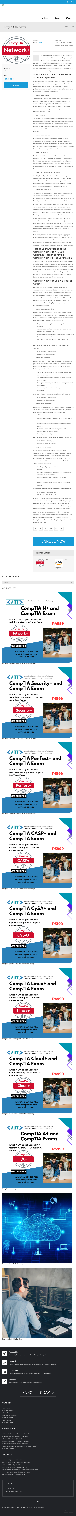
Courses (57, 18)
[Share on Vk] (56, 529)
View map (40, 42)
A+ (47, 559)
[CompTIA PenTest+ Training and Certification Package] (37, 777)
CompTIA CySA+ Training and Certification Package (18, 963)
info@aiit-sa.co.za (14, 1489)
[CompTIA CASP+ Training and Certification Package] (37, 853)
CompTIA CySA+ (8, 1420)
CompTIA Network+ (8, 1410)
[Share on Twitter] (41, 529)
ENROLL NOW (16, 85)
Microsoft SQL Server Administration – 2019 (15, 1467)
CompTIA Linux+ (7, 1413)
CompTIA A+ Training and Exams (12, 1189)
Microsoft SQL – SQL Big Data (11, 1465)
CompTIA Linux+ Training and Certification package (18, 1039)
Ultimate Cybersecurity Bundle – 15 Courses (15, 1436)
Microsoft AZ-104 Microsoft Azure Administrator (17, 1472)
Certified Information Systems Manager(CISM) (16, 1441)
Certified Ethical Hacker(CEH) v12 (12, 1439)
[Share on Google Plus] (46, 529)
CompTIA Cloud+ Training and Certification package (18, 1114)
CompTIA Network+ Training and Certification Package (19, 663)
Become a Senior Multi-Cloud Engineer (14, 1264)
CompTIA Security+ (8, 1417)
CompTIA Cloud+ (8, 1422)
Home (46, 18)
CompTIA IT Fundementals (10, 1415)
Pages (69, 18)
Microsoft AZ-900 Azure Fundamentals (14, 1474)
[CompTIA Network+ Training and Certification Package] (37, 627)
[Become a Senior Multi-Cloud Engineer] (37, 1228)
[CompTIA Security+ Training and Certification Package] (37, 702)
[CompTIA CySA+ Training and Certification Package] (37, 928)
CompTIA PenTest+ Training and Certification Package (19, 813)
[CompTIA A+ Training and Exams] (37, 1153)
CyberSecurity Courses (66, 45)
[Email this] (62, 529)
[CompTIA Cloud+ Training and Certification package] (37, 1078)
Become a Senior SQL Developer (12, 1339)
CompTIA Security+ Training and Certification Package (19, 738)
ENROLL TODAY (37, 1392)
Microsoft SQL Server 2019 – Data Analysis (15, 1460)
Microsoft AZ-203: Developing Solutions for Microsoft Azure (20, 1469)
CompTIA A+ (6, 1408)
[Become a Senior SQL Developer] (37, 1303)
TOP (38, 1502)
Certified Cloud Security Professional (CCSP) (15, 1443)
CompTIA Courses (60, 42)
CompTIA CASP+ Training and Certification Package (18, 888)
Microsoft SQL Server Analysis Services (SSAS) (16, 1462)
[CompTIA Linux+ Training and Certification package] (37, 1003)
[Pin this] (51, 529)
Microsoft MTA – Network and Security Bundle (16, 1434)
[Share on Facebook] (35, 529)
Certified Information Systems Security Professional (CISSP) (20, 1446)
